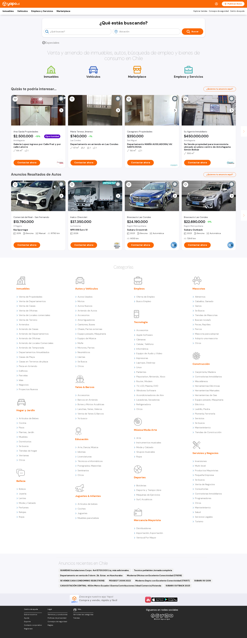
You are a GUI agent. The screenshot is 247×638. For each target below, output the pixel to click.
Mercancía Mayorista (147, 520)
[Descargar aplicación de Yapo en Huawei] (148, 599)
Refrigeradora (143, 404)
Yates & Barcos (84, 387)
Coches (82, 508)
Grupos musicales (145, 451)
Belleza (20, 481)
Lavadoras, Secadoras (148, 399)
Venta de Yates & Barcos (91, 413)
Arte (138, 438)
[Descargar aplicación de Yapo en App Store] (157, 599)
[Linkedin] (166, 615)
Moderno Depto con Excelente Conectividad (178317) (162, 580)
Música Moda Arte (145, 430)
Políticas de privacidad (57, 618)
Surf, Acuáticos (144, 499)
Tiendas (76, 618)
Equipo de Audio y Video (149, 353)
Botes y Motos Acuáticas (91, 404)
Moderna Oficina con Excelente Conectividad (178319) (154, 575)
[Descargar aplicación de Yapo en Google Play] (170, 599)
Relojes (22, 512)
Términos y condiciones (57, 614)
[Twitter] (162, 615)
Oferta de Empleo (145, 296)
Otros (22, 460)
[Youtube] (171, 615)
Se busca (23, 446)
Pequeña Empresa (204, 475)
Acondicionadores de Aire (150, 395)
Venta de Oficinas (28, 310)
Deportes (140, 477)
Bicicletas (141, 485)
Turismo (199, 521)
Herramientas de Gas (206, 395)
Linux (139, 367)
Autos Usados (85, 296)
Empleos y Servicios (42, 11)
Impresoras (142, 358)
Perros (198, 329)
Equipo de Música (87, 338)
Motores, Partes (86, 347)
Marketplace (63, 11)
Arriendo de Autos (87, 310)
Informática (142, 348)
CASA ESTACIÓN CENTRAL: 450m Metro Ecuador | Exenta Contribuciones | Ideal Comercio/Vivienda (110, 585)
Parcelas (23, 375)
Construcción (201, 364)
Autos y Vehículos (86, 288)
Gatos (198, 305)
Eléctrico (199, 404)
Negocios (24, 384)
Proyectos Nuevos (28, 389)
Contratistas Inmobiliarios (208, 376)
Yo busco (82, 418)
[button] (61, 110)
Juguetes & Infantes (88, 496)
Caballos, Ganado (204, 301)
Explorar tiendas (200, 11)
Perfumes (24, 507)
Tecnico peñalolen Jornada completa (153, 570)
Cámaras (141, 339)
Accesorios (83, 315)
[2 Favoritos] (15, 99)
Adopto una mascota (206, 338)
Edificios (23, 370)
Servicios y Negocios (205, 453)
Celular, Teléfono (145, 344)
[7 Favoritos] (128, 99)
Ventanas (24, 455)
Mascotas (199, 288)
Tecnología (141, 322)
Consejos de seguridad (219, 11)
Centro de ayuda (237, 11)
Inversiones (201, 461)
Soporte (27, 621)
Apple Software (144, 334)
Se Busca (82, 361)
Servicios (199, 418)
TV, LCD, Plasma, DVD (147, 385)
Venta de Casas (27, 305)
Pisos (21, 427)
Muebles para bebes (88, 518)
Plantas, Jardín (26, 432)
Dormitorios (25, 441)
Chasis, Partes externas (90, 329)
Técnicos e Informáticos (90, 461)
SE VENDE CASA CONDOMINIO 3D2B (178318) (82, 580)
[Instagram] (157, 615)
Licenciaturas (85, 456)
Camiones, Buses (86, 324)
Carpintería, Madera (205, 372)
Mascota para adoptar (207, 333)
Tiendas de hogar (28, 450)
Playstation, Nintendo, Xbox (150, 376)
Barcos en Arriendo (88, 399)
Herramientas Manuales (207, 390)
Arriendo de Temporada (31, 347)
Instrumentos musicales (148, 442)
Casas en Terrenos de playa (33, 361)
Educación (81, 439)
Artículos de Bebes (29, 418)
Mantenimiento (203, 427)
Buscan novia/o (203, 319)
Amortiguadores (86, 319)
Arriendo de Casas (28, 329)
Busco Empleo (143, 301)
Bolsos (22, 488)
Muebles (23, 436)
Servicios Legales (204, 516)
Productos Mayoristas (206, 470)
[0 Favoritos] (72, 99)
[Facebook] (153, 615)
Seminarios (83, 470)
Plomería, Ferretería (205, 413)
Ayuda (26, 618)
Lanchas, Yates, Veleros (90, 409)
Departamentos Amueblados (34, 352)
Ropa (21, 516)
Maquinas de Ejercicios (148, 494)
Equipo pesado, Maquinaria (92, 333)
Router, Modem (144, 381)
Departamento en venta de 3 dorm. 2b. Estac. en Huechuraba (91, 575)
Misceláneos (201, 381)
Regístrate (28, 629)
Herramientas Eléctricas (207, 385)
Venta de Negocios (205, 484)
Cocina (22, 422)
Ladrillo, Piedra (202, 409)
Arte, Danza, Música (88, 447)
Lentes (22, 498)
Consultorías (201, 488)
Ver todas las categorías (83, 614)
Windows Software (146, 390)
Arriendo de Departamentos (34, 333)
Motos (81, 301)
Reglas (50, 625)
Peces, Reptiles (203, 324)
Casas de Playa (27, 356)
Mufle (80, 343)
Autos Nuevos (85, 305)
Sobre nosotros (30, 614)
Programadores (203, 498)
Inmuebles (8, 11)
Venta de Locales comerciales (34, 315)
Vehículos (22, 11)
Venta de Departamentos (32, 301)
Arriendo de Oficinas (29, 338)
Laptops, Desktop (145, 362)
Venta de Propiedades (30, 296)
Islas (21, 380)
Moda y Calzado (27, 502)
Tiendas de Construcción (208, 432)
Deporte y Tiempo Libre (148, 490)
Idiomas (82, 451)
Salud (198, 512)
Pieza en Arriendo (28, 366)
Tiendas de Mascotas (206, 315)
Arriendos (24, 324)
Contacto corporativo (33, 625)
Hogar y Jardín (25, 410)
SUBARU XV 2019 (202, 580)
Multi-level (200, 465)
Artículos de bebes (87, 503)
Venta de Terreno (28, 319)
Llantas (81, 356)
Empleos (139, 288)
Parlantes (141, 372)
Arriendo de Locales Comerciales (36, 343)
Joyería (22, 493)
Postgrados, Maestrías (89, 465)
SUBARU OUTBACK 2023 (178, 585)
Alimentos (200, 296)
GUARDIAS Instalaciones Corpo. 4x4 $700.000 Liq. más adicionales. (94, 570)
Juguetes (82, 513)
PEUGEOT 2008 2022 (120, 580)
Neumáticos (84, 352)
